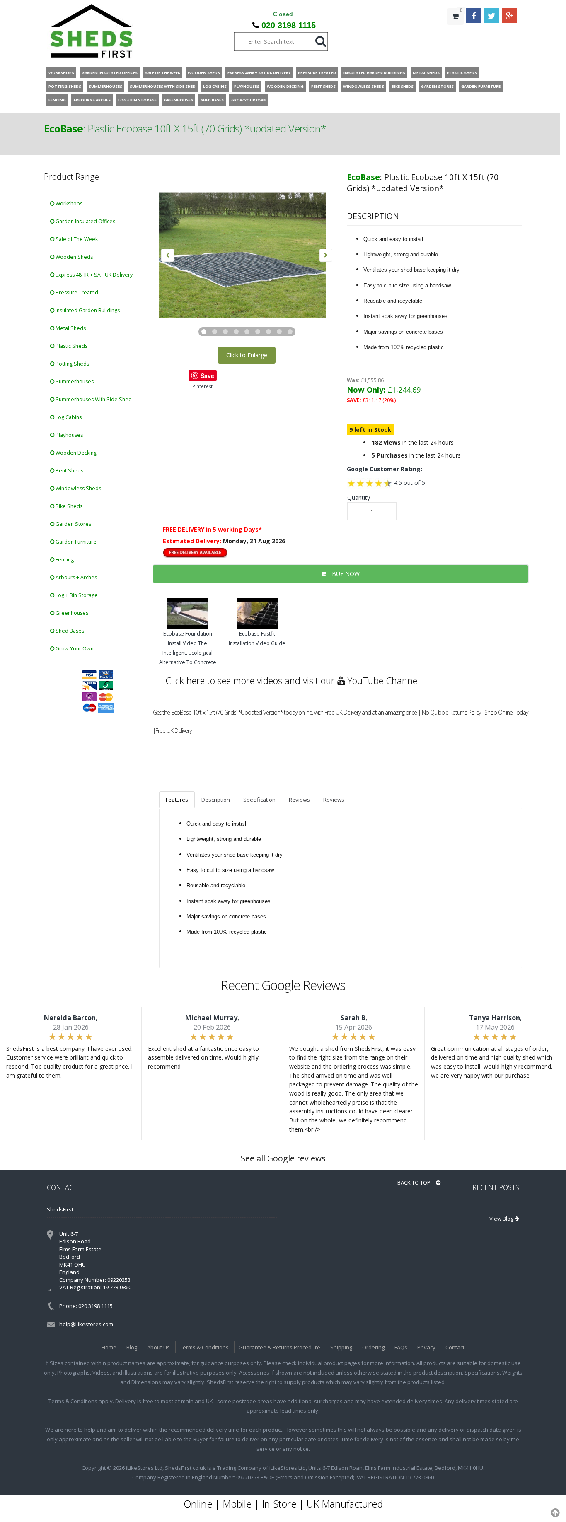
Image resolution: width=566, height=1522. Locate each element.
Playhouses (68, 434)
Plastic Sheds (70, 345)
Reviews (299, 799)
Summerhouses (74, 381)
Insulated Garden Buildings (87, 310)
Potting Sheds (71, 363)
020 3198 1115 (288, 25)
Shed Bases (69, 630)
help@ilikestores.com (86, 1324)
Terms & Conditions (204, 1347)
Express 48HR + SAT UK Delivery (93, 274)
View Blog (502, 1218)
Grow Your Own (74, 648)
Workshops (68, 203)
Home (109, 1347)
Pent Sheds (68, 470)
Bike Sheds (68, 506)
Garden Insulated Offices (84, 221)
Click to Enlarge (246, 355)
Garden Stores (72, 523)
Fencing (64, 559)
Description (215, 799)
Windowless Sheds (77, 488)
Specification (259, 799)
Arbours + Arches (75, 577)
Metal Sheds (70, 328)
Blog (131, 1347)
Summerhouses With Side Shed (93, 399)
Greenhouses (71, 613)
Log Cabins (68, 417)
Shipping (341, 1347)
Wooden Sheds (73, 256)
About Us (158, 1347)
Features (177, 799)
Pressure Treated (76, 292)
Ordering (373, 1347)
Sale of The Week (76, 239)
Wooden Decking (75, 452)
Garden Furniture (75, 541)
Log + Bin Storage (76, 595)
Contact (454, 1347)
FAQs (400, 1347)
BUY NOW (345, 574)
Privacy (426, 1347)
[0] (455, 33)
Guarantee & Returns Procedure (279, 1347)
